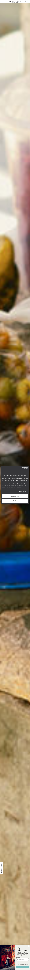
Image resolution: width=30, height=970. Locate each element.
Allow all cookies (15, 496)
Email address (18, 957)
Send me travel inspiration (22, 966)
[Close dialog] (29, 946)
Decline (15, 500)
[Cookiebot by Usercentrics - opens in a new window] (22, 468)
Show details (22, 491)
